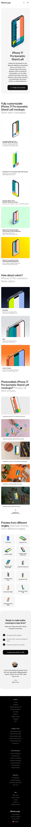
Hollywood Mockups (15, 780)
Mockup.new (15, 743)
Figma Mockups (15, 756)
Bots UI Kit (15, 785)
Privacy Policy (15, 818)
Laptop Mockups (15, 767)
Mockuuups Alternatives (16, 782)
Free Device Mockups (15, 758)
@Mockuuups (22, 672)
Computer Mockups (15, 763)
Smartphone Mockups (15, 760)
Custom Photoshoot (15, 709)
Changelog (15, 719)
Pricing (15, 702)
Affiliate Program (15, 716)
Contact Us (15, 802)
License (16, 800)
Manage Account (15, 804)
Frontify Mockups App (15, 741)
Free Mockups (15, 777)
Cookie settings (16, 814)
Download (15, 704)
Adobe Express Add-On (15, 738)
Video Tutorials (15, 797)
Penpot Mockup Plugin (15, 736)
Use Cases (15, 711)
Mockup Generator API (15, 707)
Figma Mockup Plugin (15, 731)
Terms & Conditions (15, 816)
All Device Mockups (15, 753)
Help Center (16, 795)
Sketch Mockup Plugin (15, 733)
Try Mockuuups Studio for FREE (15, 652)
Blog (15, 721)
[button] (24, 2)
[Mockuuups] (11, 3)
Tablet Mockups (15, 765)
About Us (15, 714)
